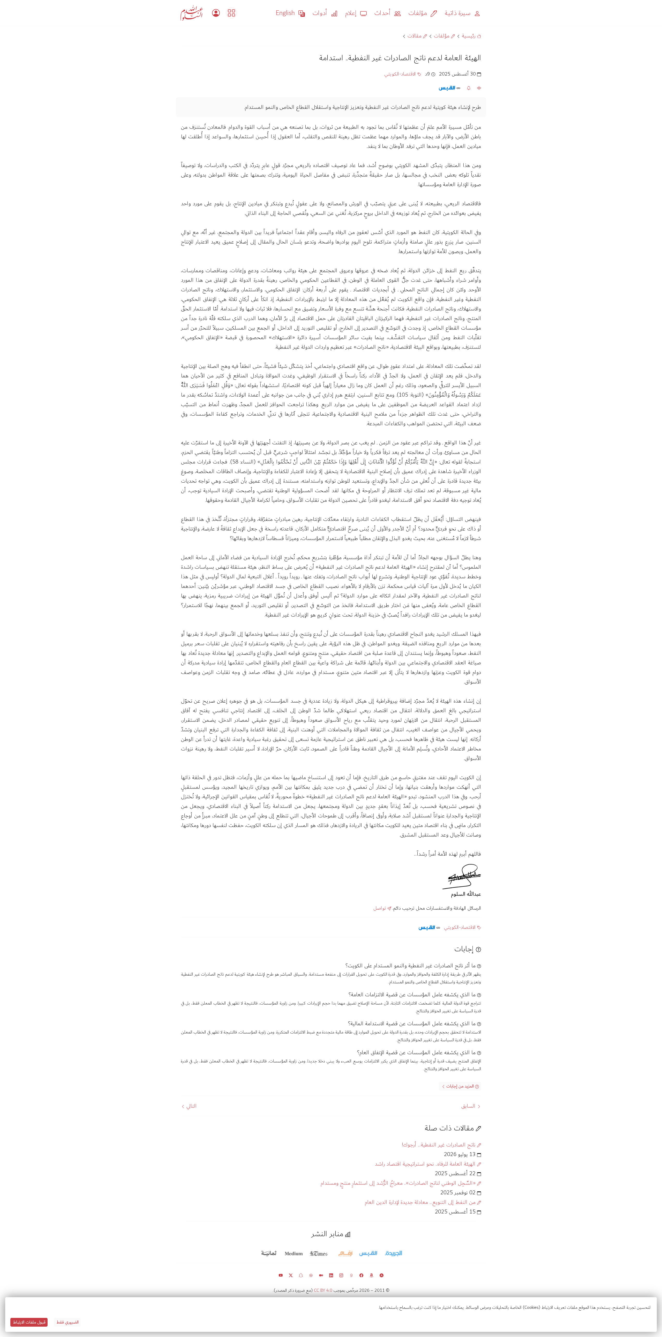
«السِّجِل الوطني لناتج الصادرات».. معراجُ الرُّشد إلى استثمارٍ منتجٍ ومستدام (399, 1183)
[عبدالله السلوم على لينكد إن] (331, 1275)
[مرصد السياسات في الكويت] (231, 13)
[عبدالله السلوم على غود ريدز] (351, 1275)
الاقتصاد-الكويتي (400, 74)
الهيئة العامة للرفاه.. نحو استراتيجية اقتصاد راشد (426, 1164)
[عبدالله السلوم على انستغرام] (341, 1275)
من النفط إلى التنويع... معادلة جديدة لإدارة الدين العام (421, 1202)
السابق (469, 1106)
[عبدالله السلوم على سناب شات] (301, 1275)
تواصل (380, 908)
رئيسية (469, 36)
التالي (191, 1106)
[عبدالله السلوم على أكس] (291, 1275)
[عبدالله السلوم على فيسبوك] (361, 1275)
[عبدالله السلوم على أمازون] (371, 1275)
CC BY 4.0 (323, 1290)
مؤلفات (442, 36)
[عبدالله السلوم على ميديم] (321, 1275)
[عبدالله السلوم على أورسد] (311, 1275)
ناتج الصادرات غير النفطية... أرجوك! (439, 1145)
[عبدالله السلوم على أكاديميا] (381, 1275)
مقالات (415, 36)
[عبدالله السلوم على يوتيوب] (281, 1275)
